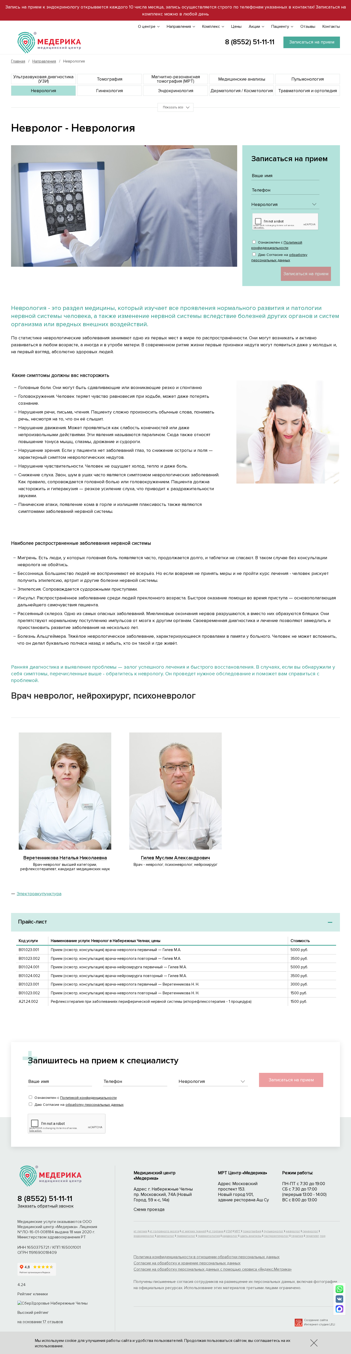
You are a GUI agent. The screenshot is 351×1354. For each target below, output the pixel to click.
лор (322, 1236)
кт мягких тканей (193, 1231)
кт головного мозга (164, 1231)
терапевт (312, 1236)
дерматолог (165, 1236)
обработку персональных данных (95, 1104)
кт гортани (216, 1231)
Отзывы (307, 26)
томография (252, 1231)
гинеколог (310, 1231)
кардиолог (230, 1236)
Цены (236, 26)
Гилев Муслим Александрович (175, 858)
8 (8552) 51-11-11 (249, 42)
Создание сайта (316, 1320)
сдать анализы (251, 1236)
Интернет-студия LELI (319, 1324)
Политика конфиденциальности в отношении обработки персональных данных (207, 1257)
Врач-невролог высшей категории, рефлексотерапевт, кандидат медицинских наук (65, 867)
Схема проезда (149, 1209)
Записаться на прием (311, 42)
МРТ (237, 1231)
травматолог (186, 1236)
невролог (293, 1231)
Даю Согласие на (279, 257)
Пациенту (280, 26)
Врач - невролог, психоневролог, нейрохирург (176, 864)
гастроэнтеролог (276, 1236)
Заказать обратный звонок (45, 1206)
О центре (146, 26)
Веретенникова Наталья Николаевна (65, 858)
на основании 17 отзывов (40, 1321)
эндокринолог (144, 1236)
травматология (209, 1236)
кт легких (140, 1231)
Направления (179, 26)
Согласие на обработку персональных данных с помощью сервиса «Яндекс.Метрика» (213, 1269)
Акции (254, 26)
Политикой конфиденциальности (88, 1098)
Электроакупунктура (39, 893)
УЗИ (229, 1231)
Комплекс (211, 26)
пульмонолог (273, 1231)
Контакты (331, 26)
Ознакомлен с (276, 245)
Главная (18, 61)
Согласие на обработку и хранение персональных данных (187, 1263)
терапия (297, 1236)
